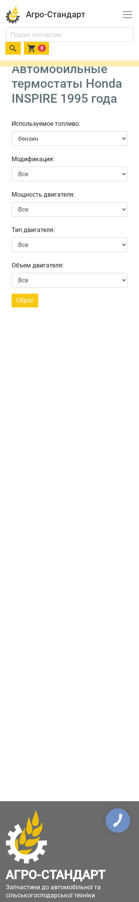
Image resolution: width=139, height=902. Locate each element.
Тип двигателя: (33, 230)
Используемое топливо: (46, 123)
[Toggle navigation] (127, 14)
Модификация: (33, 159)
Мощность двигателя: (43, 194)
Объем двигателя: (38, 265)
